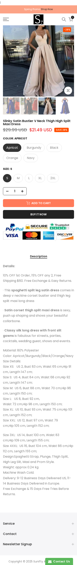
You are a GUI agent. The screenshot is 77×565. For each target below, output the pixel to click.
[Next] (71, 61)
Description (38, 256)
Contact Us (61, 561)
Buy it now (38, 214)
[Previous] (5, 61)
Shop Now (47, 9)
